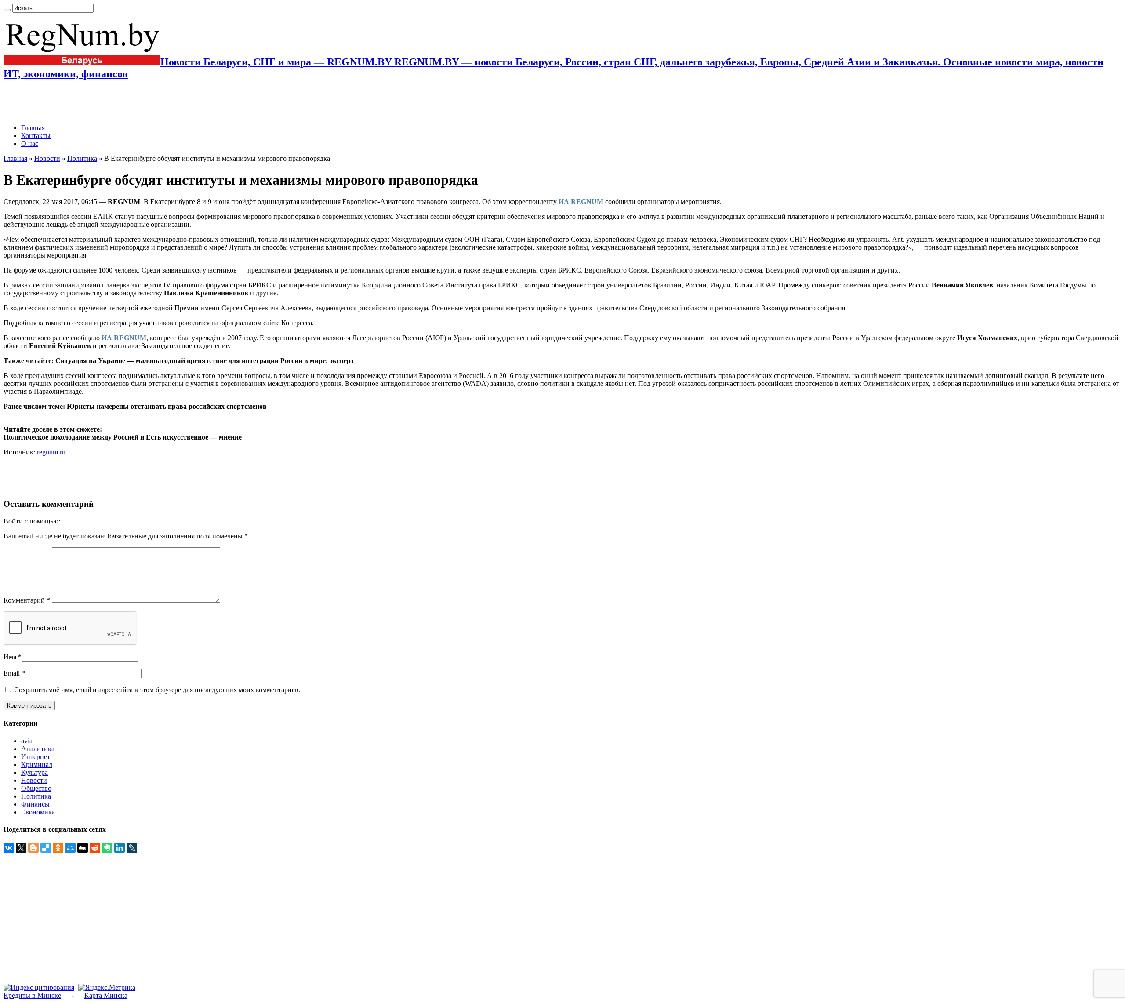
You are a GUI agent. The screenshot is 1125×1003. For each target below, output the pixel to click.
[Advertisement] (106, 102)
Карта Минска (105, 995)
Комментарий (27, 600)
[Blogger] (33, 848)
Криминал (36, 764)
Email (12, 673)
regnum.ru (51, 452)
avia (27, 741)
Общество (36, 788)
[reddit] (95, 848)
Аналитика (37, 748)
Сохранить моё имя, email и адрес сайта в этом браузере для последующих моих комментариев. (157, 690)
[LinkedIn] (119, 848)
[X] (21, 848)
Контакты (36, 135)
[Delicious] (45, 848)
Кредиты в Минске (32, 995)
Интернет (35, 756)
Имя (10, 657)
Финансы (35, 804)
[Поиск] (7, 10)
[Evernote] (107, 848)
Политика (82, 158)
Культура (34, 772)
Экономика (38, 812)
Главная (33, 127)
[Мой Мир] (70, 848)
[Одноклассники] (58, 848)
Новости (47, 158)
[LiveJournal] (132, 848)
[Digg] (82, 848)
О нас (29, 143)
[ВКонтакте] (9, 848)
